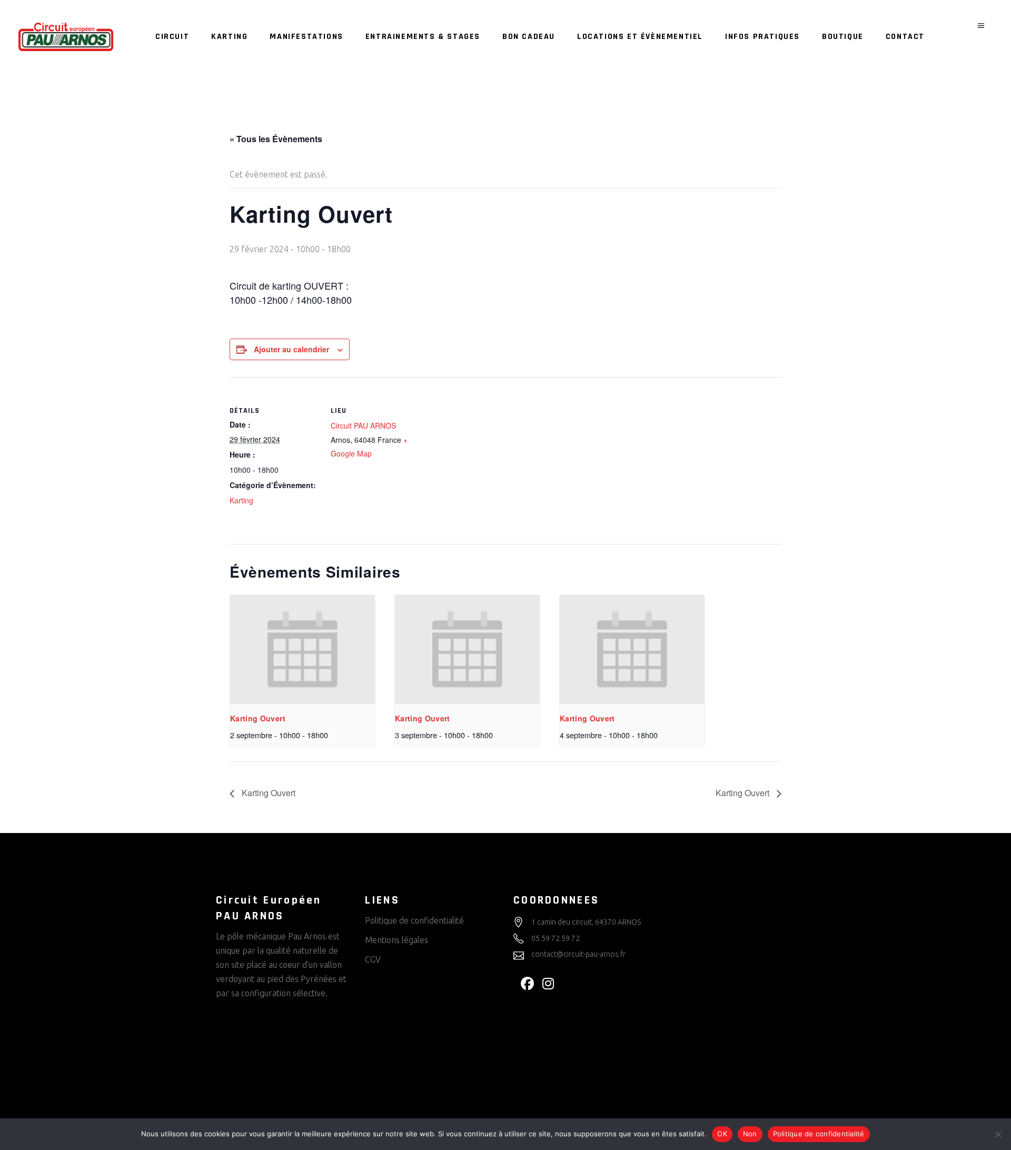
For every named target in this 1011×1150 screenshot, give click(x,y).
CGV (373, 959)
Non (750, 1133)
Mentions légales (396, 940)
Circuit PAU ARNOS (363, 425)
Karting (241, 500)
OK (722, 1133)
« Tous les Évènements (276, 139)
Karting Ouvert (257, 718)
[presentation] (302, 649)
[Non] (998, 1134)
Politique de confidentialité (414, 920)
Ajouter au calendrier (291, 349)
